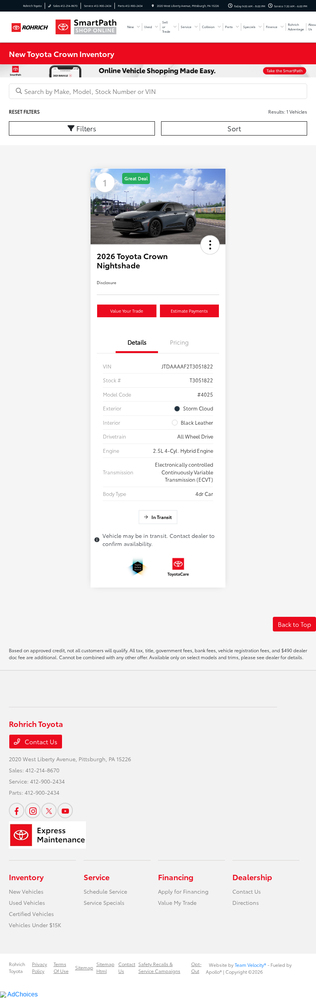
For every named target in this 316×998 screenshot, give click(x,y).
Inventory (26, 876)
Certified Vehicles (31, 914)
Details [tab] (137, 342)
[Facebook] (16, 810)
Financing (175, 876)
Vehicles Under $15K (35, 925)
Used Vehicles (27, 902)
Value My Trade (177, 902)
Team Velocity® (250, 964)
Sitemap (84, 967)
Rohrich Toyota (17, 967)
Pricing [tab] (179, 342)
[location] (153, 6)
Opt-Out (196, 967)
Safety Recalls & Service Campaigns (159, 967)
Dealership (252, 876)
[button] (210, 245)
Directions (245, 902)
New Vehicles (26, 891)
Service (96, 876)
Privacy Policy (39, 967)
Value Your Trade (126, 311)
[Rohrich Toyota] (29, 27)
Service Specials (104, 902)
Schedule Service (105, 891)
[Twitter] (49, 810)
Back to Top (294, 624)
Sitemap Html (105, 967)
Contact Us (40, 741)
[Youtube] (65, 810)
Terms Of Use (61, 967)
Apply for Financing (183, 891)
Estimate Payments (189, 311)
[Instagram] (32, 810)
